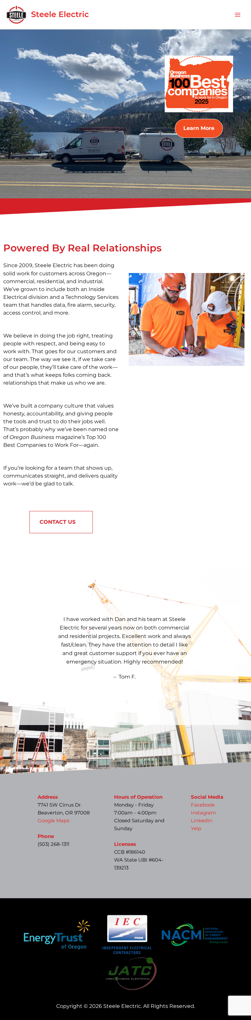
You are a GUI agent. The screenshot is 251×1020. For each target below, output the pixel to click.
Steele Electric (60, 14)
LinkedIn (201, 821)
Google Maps (53, 821)
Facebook (203, 805)
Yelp (196, 828)
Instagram (203, 813)
